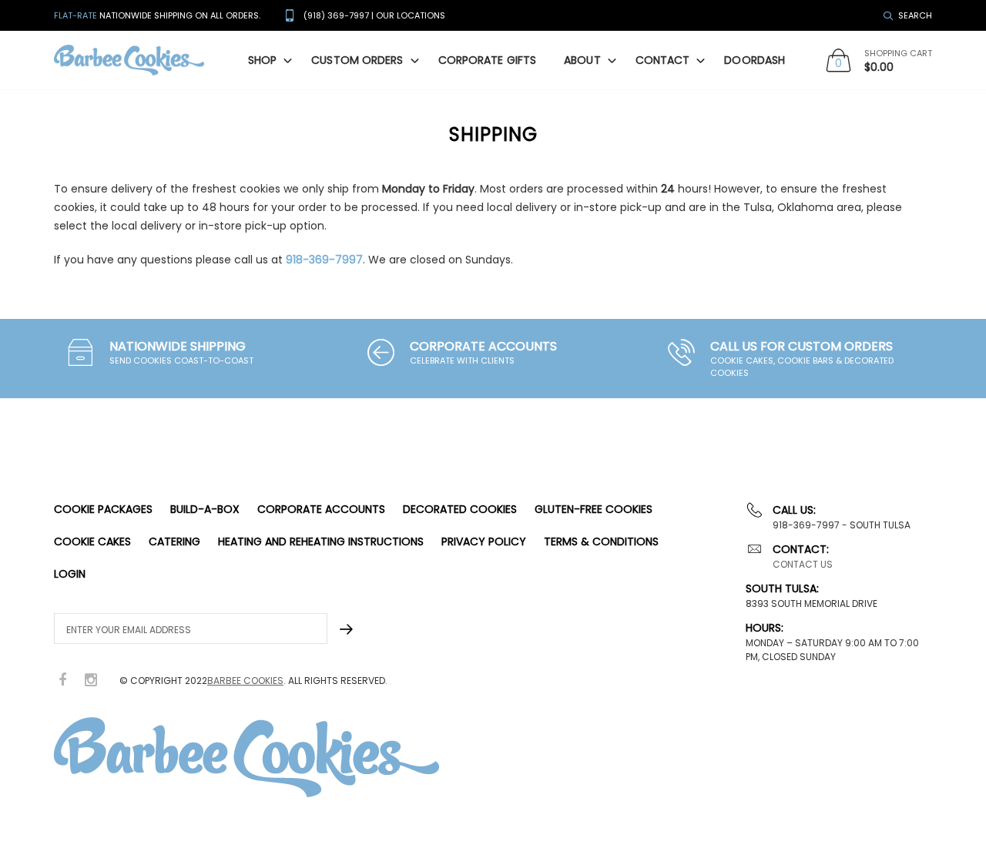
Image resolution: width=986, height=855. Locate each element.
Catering (174, 541)
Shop (262, 60)
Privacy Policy (483, 541)
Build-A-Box (205, 509)
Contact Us (803, 564)
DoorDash (754, 60)
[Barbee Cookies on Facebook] (62, 680)
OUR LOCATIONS (410, 15)
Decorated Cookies (460, 509)
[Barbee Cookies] (129, 60)
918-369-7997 (324, 259)
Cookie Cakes (92, 541)
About (582, 60)
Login (70, 574)
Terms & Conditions (601, 541)
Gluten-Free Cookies (593, 509)
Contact (663, 60)
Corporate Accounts (321, 509)
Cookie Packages (103, 509)
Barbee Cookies (245, 680)
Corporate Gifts (487, 60)
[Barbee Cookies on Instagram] (91, 680)
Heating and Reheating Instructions (321, 541)
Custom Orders (357, 60)
